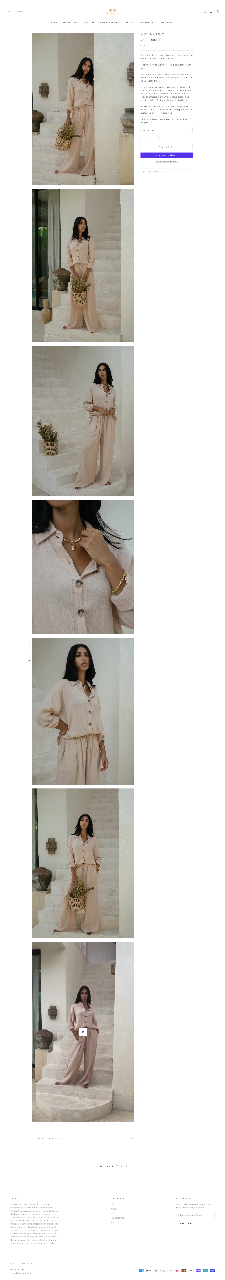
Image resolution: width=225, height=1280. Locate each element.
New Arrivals (70, 22)
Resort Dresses (109, 22)
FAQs (113, 1204)
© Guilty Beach (18, 1269)
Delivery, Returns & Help (48, 1138)
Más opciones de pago (166, 161)
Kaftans (129, 22)
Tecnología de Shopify (21, 1273)
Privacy (114, 1208)
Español (22, 12)
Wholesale (167, 22)
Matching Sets (147, 22)
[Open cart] (217, 11)
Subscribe (186, 1224)
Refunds (114, 1213)
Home (54, 22)
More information (152, 171)
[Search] (211, 11)
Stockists (115, 1222)
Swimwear (89, 22)
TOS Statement (118, 1217)
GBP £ (9, 12)
